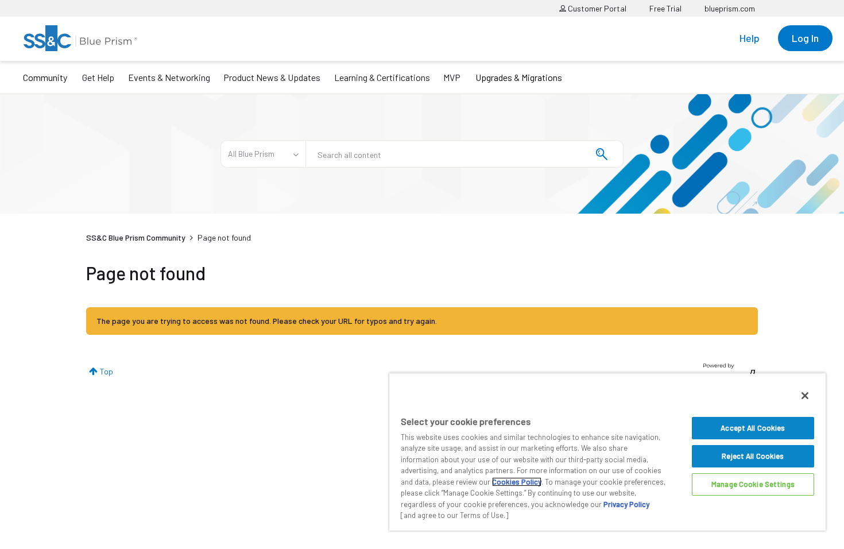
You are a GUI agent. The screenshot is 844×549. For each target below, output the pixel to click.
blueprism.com (729, 8)
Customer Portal (596, 8)
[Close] (805, 395)
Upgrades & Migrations (518, 77)
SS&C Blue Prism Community (135, 237)
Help (750, 38)
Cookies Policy (516, 481)
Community (45, 77)
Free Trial (665, 8)
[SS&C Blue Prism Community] (80, 38)
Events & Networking (169, 77)
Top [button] (106, 371)
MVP (451, 77)
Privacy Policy (626, 504)
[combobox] (464, 154)
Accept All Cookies (753, 427)
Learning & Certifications (382, 77)
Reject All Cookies (753, 456)
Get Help (98, 77)
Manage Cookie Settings (753, 484)
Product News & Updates (271, 77)
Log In (805, 38)
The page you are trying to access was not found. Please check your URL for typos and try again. (266, 321)
